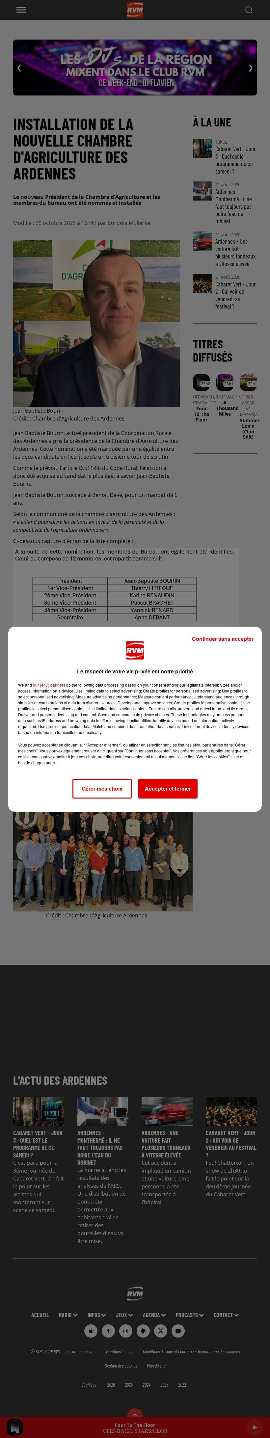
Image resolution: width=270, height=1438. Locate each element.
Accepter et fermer (168, 788)
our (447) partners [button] (49, 685)
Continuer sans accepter (223, 638)
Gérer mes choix (102, 788)
